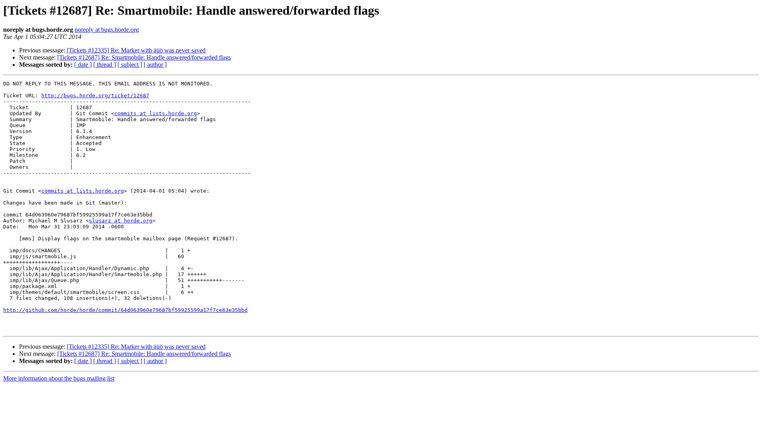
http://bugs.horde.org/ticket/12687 (95, 96)
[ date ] (83, 64)
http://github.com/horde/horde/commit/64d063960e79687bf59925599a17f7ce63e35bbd (125, 310)
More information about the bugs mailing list (58, 378)
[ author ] (155, 64)
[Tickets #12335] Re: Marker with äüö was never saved (136, 50)
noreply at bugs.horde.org (107, 29)
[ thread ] (104, 64)
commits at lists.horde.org (155, 113)
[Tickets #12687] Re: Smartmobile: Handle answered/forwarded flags (144, 57)
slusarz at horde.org (120, 221)
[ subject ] (129, 64)
